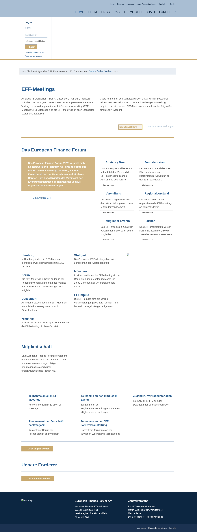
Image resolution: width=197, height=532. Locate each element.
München (80, 271)
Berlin (25, 275)
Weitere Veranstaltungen (161, 126)
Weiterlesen (108, 185)
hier (163, 369)
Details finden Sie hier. (101, 71)
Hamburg (27, 255)
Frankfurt (27, 318)
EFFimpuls (81, 295)
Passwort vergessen (33, 56)
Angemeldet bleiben (36, 41)
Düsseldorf (29, 298)
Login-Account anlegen (34, 52)
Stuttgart (80, 255)
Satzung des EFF (42, 197)
